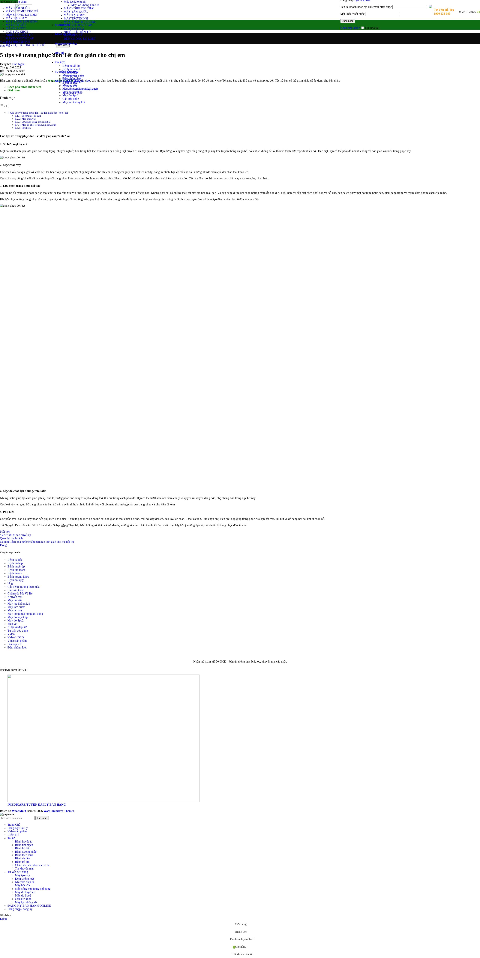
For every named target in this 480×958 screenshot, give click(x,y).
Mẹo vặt (12, 623)
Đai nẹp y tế (15, 644)
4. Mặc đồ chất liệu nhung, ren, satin (37, 124)
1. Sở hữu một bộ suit (30, 115)
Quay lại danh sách (11, 538)
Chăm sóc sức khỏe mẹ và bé (32, 865)
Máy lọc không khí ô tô (85, 5)
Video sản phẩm (17, 640)
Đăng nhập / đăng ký (20, 909)
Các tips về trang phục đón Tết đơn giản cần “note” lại (39, 112)
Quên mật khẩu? (350, 27)
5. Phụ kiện (25, 127)
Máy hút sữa (69, 85)
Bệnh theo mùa (24, 855)
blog (10, 583)
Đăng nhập (347, 20)
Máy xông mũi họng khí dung (80, 88)
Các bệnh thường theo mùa (24, 586)
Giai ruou (14, 90)
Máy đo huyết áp (72, 92)
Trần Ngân (18, 64)
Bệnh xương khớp (18, 576)
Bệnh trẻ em (15, 573)
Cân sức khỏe (70, 98)
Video (11, 634)
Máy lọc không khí (75, 1)
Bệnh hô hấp (15, 563)
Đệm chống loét (71, 78)
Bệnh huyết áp (71, 65)
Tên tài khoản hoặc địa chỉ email (366, 6)
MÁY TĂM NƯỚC (76, 11)
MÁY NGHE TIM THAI (79, 8)
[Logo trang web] (23, 20)
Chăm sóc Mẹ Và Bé (20, 593)
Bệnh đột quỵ (16, 580)
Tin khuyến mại (24, 868)
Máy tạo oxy (69, 75)
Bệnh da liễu (15, 559)
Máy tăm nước (16, 607)
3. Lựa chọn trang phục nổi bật (34, 121)
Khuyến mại (15, 596)
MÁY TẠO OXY (74, 15)
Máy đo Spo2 (70, 95)
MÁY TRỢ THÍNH (76, 18)
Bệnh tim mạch (71, 69)
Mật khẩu (352, 13)
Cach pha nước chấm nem (24, 86)
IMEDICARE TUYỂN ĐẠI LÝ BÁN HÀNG (37, 804)
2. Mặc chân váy (27, 118)
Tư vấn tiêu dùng (18, 630)
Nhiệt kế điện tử (17, 627)
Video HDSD (16, 637)
